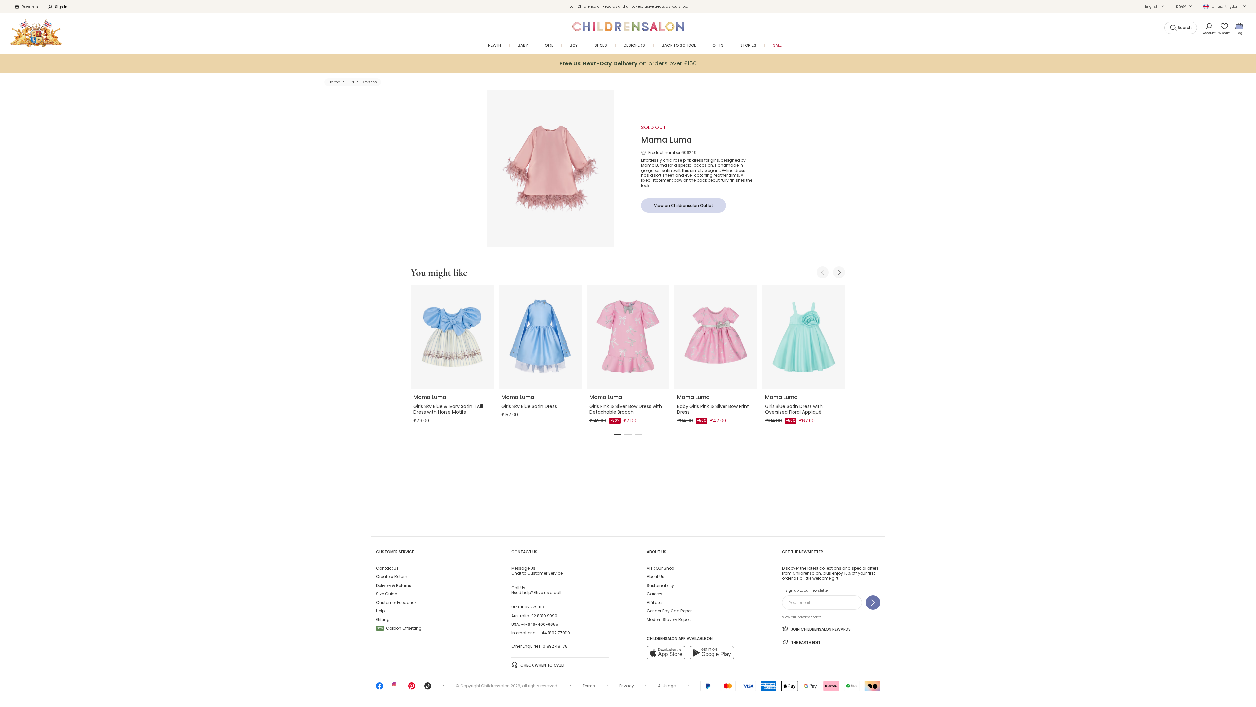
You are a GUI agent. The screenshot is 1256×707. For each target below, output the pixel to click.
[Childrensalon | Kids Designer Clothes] (36, 33)
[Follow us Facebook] (379, 688)
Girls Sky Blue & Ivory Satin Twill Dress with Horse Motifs (448, 409)
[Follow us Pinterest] (411, 688)
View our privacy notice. (802, 617)
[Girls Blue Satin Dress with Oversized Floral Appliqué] (803, 337)
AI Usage (667, 686)
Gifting (383, 619)
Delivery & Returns (393, 585)
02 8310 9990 (544, 616)
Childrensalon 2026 (500, 686)
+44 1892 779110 (554, 633)
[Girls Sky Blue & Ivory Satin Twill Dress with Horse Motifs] (452, 337)
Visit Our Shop (660, 568)
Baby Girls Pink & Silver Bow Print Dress (713, 409)
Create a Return (391, 576)
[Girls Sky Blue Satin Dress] (540, 337)
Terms (589, 686)
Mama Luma (666, 140)
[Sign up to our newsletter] (873, 602)
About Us (655, 576)
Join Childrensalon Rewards (821, 629)
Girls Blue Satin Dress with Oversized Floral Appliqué (794, 409)
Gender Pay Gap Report (670, 611)
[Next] (839, 272)
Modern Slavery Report (669, 619)
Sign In (61, 6)
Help (380, 611)
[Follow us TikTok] (427, 688)
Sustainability (660, 585)
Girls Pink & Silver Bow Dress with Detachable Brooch (625, 409)
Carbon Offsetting (399, 628)
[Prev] (823, 272)
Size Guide (386, 594)
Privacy (626, 686)
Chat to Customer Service (537, 570)
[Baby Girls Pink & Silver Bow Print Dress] (715, 337)
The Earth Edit (806, 642)
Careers (654, 594)
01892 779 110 (531, 607)
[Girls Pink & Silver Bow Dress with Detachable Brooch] (628, 337)
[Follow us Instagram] (395, 688)
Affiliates (655, 602)
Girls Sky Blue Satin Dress (529, 406)
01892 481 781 (556, 646)
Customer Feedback (396, 602)
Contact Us (387, 568)
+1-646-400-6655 (539, 624)
